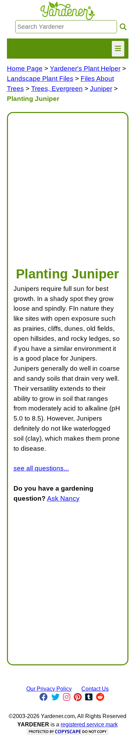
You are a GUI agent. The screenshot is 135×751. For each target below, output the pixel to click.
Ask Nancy (63, 498)
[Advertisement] (67, 186)
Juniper (101, 88)
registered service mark (89, 724)
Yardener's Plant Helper (85, 68)
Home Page (25, 68)
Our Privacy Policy (49, 689)
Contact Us (95, 689)
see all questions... (41, 468)
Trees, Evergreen (57, 88)
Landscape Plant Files (40, 78)
